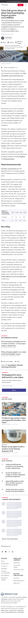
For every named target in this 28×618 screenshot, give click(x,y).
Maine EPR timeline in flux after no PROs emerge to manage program (15, 483)
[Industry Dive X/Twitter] (9, 551)
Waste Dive (17, 583)
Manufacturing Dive (19, 580)
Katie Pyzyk (5, 347)
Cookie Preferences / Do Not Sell (14, 612)
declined (3, 146)
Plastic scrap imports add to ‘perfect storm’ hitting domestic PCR (13, 448)
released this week (18, 75)
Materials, (20, 365)
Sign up (20, 5)
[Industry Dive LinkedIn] (2, 551)
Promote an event (18, 569)
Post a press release (12, 538)
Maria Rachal (8, 37)
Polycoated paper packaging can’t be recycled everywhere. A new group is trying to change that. (13, 344)
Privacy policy (4, 610)
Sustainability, (12, 365)
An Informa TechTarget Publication (14, 1)
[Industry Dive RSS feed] (12, 551)
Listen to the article (11, 67)
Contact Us (4, 566)
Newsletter (4, 568)
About (3, 561)
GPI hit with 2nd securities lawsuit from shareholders (15, 490)
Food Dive (16, 578)
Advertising (17, 563)
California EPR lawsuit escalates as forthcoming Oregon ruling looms (14, 466)
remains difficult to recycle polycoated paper (13, 276)
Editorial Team (5, 563)
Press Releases (5, 575)
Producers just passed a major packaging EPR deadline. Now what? (14, 420)
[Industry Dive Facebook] (5, 551)
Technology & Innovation (8, 367)
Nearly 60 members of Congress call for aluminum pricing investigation (15, 474)
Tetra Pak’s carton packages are (10, 168)
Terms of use (13, 610)
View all (4, 538)
